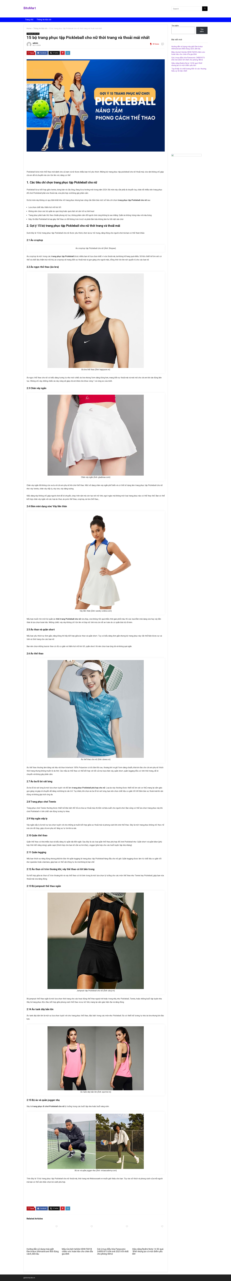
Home (29, 28)
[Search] (205, 8)
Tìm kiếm (175, 26)
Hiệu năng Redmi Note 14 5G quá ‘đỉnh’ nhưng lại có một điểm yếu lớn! (147, 1251)
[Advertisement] (92, 9)
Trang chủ (29, 19)
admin (35, 43)
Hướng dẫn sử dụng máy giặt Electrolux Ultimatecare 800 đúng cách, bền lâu (43, 1251)
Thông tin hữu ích (44, 19)
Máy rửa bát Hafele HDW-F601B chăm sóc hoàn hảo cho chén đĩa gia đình (77, 1251)
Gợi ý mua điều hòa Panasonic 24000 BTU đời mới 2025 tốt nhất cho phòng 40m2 (113, 1251)
